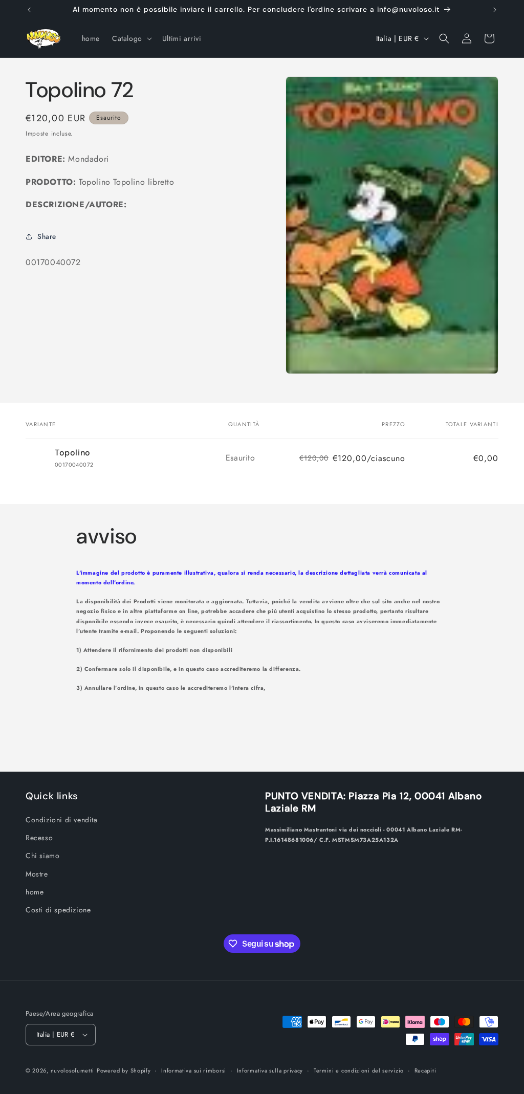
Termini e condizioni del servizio (359, 1070)
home (34, 892)
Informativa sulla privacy (270, 1070)
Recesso (39, 838)
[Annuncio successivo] (495, 9)
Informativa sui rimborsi (193, 1070)
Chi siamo (42, 855)
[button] (131, 38)
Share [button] (46, 236)
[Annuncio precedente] (29, 9)
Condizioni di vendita (62, 820)
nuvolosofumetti (73, 1070)
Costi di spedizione (58, 910)
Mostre (37, 874)
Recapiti (425, 1070)
